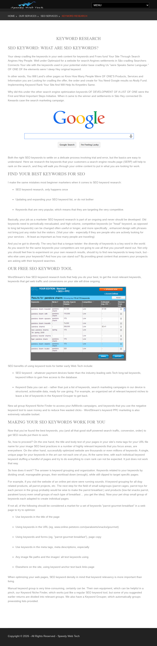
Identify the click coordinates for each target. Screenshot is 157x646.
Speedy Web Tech (69, 636)
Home (11, 16)
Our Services (27, 16)
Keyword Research (74, 16)
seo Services (49, 16)
